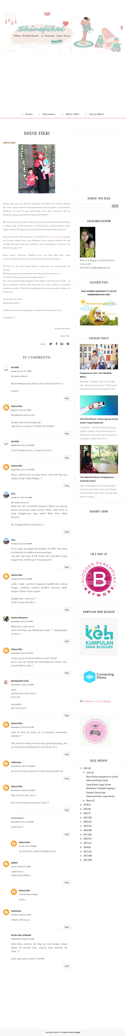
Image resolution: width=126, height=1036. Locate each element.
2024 (85, 804)
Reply (67, 398)
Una (13, 493)
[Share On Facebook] (56, 344)
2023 (85, 808)
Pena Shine (51, 236)
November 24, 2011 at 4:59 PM (22, 822)
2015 (85, 842)
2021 (85, 817)
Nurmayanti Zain (20, 680)
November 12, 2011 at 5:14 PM (22, 684)
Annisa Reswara (19, 617)
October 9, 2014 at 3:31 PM (21, 915)
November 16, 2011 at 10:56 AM (23, 766)
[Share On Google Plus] (62, 344)
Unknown (16, 762)
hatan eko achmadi (21, 935)
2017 (85, 834)
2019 (85, 825)
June (88, 772)
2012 (85, 855)
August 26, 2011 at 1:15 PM (21, 371)
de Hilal (15, 367)
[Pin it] (67, 344)
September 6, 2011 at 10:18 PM (22, 445)
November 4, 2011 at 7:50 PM (22, 621)
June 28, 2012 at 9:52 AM (28, 894)
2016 (85, 838)
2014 (85, 847)
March (89, 800)
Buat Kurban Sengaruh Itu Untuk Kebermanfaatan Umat (98, 293)
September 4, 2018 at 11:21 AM (22, 939)
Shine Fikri (16, 406)
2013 (85, 851)
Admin (14, 862)
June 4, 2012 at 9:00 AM (28, 846)
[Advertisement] (63, 75)
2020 (85, 821)
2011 (85, 859)
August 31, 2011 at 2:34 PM (21, 410)
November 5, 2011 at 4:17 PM (22, 653)
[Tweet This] (50, 344)
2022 (85, 813)
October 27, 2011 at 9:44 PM (21, 543)
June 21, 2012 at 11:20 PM (21, 866)
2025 (85, 768)
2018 (85, 830)
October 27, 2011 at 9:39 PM (21, 497)
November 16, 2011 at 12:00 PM (23, 790)
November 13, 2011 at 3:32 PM (22, 727)
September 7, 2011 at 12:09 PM (22, 469)
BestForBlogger (75, 1032)
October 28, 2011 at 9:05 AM (21, 579)
